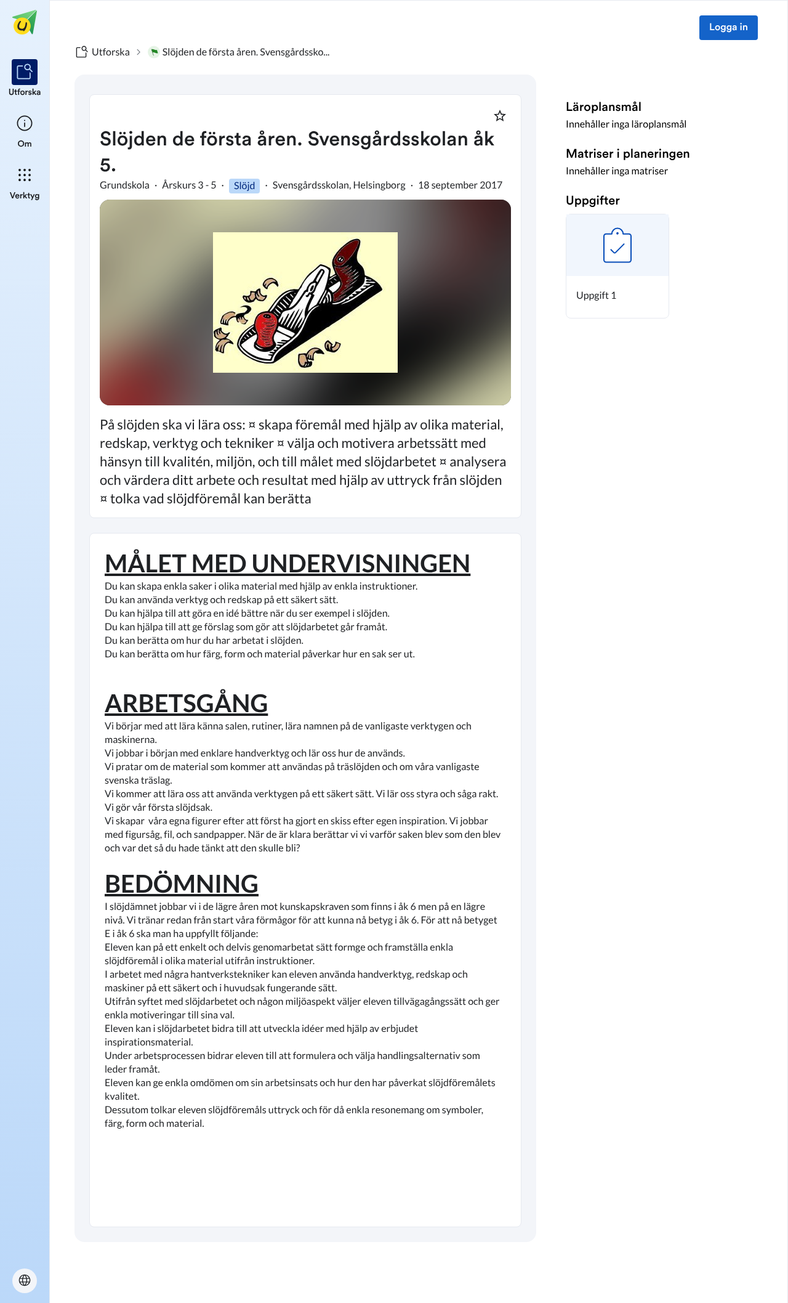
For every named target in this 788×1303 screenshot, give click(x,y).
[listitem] (25, 79)
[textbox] (305, 880)
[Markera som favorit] (500, 116)
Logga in (728, 28)
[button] (617, 266)
